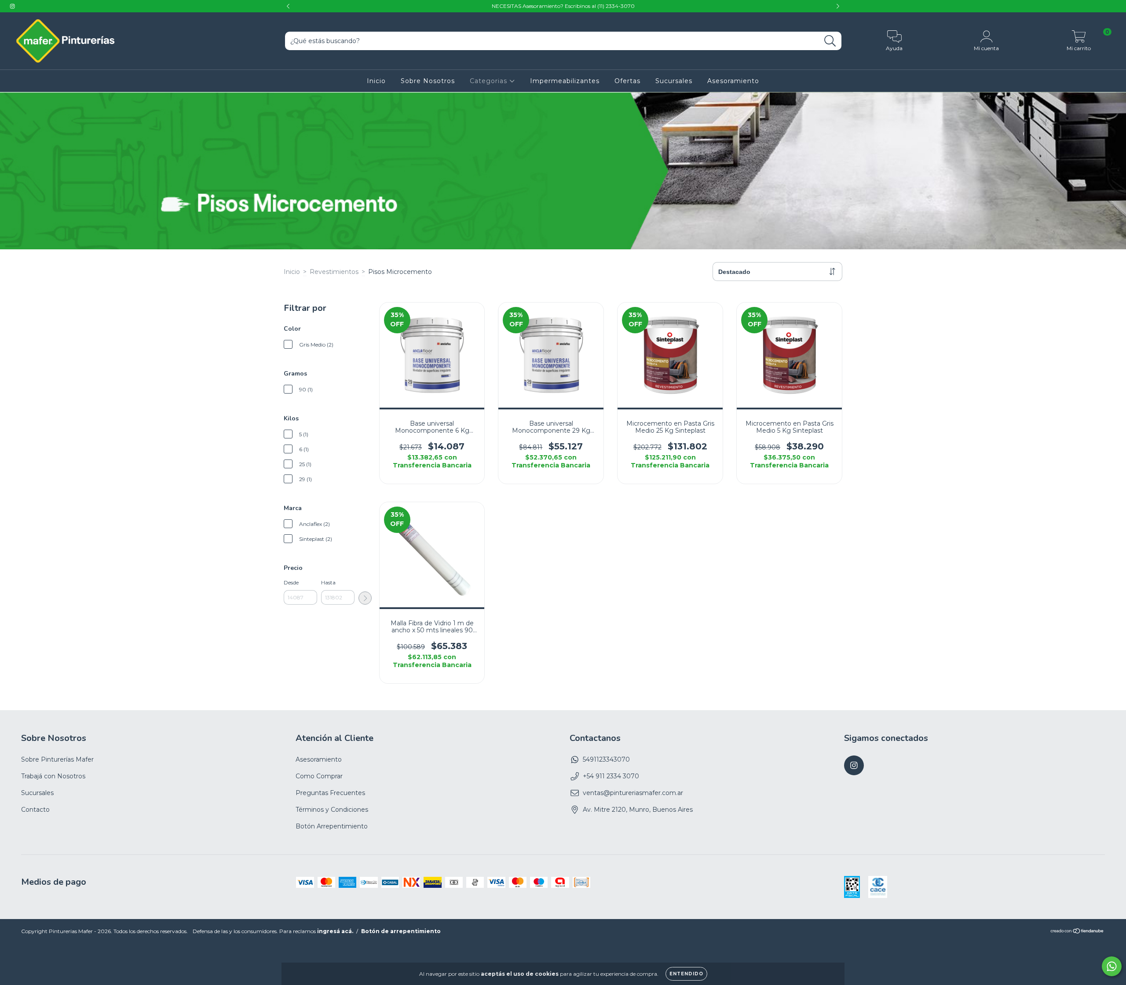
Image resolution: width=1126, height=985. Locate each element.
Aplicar (365, 598)
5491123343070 (606, 759)
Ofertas (627, 81)
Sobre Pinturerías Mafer (57, 759)
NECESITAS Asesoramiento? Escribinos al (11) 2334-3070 (563, 6)
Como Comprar (319, 776)
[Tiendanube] (1077, 932)
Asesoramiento (733, 81)
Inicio (376, 81)
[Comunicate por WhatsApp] (1112, 966)
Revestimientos (334, 272)
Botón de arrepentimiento (401, 931)
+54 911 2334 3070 (611, 776)
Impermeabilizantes (565, 81)
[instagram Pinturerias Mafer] (12, 6)
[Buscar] (830, 41)
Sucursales (673, 81)
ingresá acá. (335, 931)
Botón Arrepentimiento (332, 826)
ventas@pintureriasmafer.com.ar (633, 793)
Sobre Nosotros (428, 81)
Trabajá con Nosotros (53, 776)
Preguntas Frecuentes (330, 793)
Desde (291, 582)
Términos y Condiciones (332, 810)
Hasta (328, 582)
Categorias (489, 81)
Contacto (35, 810)
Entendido (686, 974)
